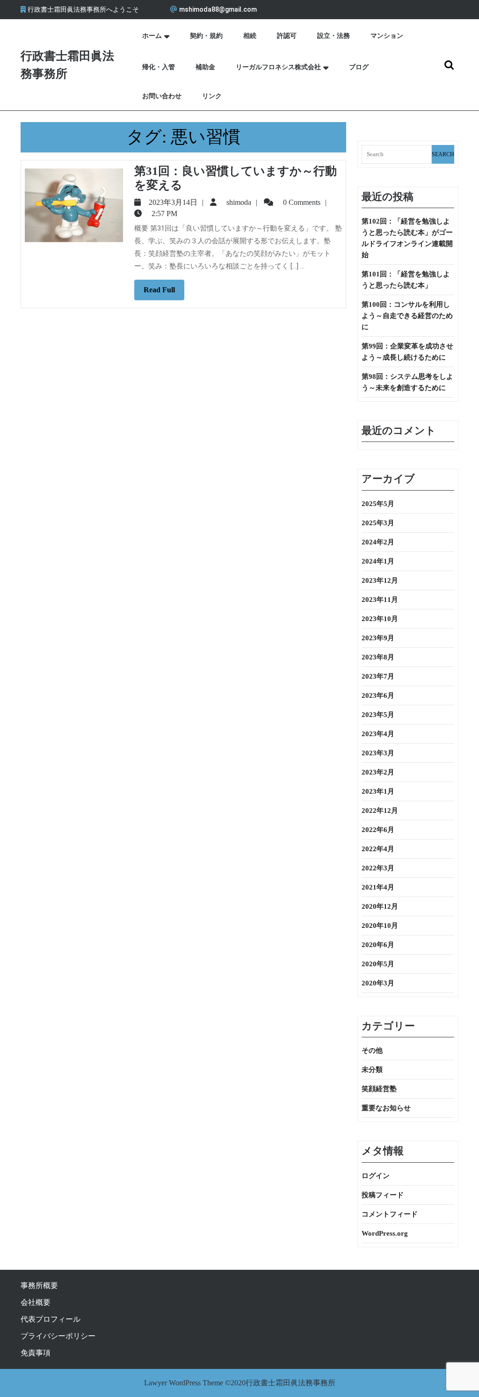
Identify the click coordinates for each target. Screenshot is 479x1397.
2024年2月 (378, 542)
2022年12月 (380, 810)
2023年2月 (378, 772)
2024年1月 (378, 561)
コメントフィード (390, 1214)
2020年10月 (380, 925)
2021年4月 (378, 887)
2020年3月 (378, 983)
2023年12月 (380, 580)
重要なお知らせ (386, 1108)
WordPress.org (385, 1233)
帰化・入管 (158, 67)
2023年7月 (378, 676)
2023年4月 (378, 734)
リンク (212, 96)
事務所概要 (39, 1285)
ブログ (359, 67)
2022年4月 (378, 849)
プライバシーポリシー (58, 1336)
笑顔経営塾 (379, 1089)
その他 (372, 1050)
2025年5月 (378, 503)
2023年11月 (380, 599)
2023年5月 (378, 714)
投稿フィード (383, 1195)
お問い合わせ (161, 96)
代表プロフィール (50, 1319)
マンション (386, 35)
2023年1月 (378, 791)
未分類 (372, 1069)
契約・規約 (206, 35)
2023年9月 (378, 638)
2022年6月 (378, 829)
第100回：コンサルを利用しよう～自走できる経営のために (407, 316)
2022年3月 (378, 868)
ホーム (152, 35)
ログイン (376, 1176)
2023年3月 (378, 753)
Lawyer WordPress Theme (183, 1383)
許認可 (287, 35)
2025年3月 (378, 523)
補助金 (205, 67)
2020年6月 (378, 944)
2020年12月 (380, 906)
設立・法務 (333, 35)
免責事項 (36, 1353)
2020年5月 (378, 964)
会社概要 (36, 1302)
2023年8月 (378, 657)
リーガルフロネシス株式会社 (278, 67)
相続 (249, 35)
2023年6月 (378, 695)
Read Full (164, 292)
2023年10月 (380, 618)
